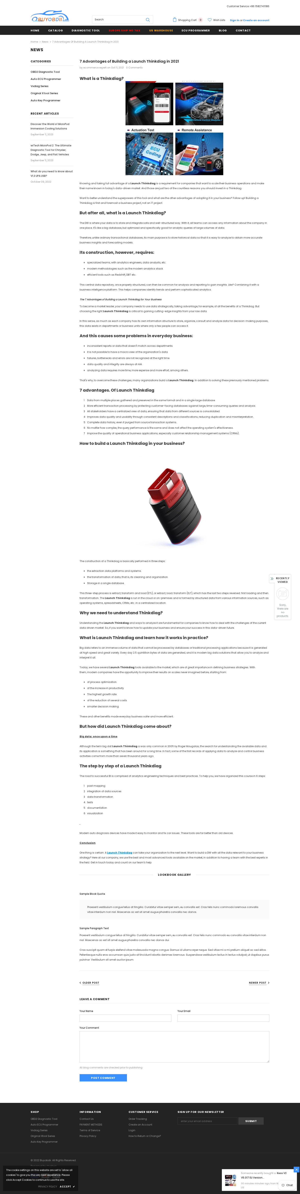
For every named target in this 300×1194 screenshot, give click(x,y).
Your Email (184, 1011)
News (45, 41)
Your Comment (89, 1027)
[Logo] (50, 16)
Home (34, 41)
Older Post (90, 982)
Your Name (86, 1011)
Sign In (235, 20)
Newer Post (258, 982)
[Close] (296, 1169)
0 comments (134, 67)
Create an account (256, 20)
